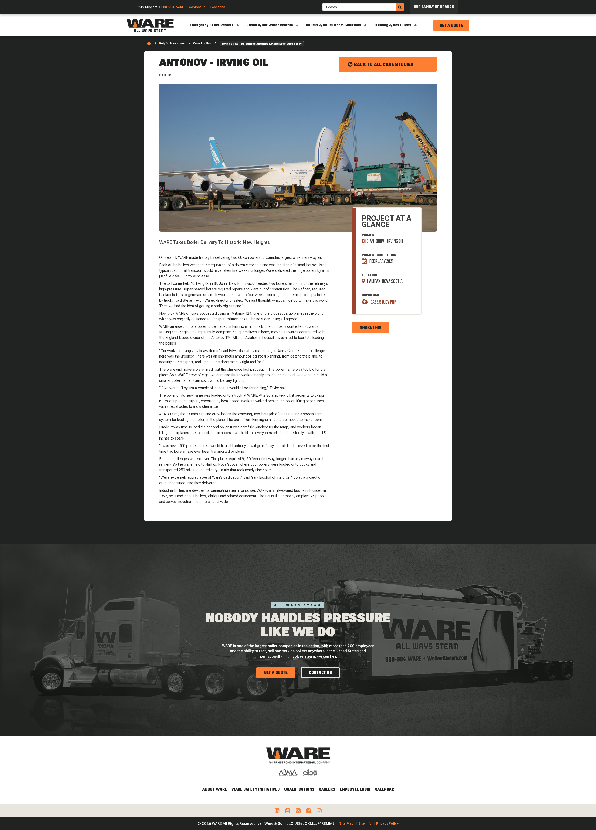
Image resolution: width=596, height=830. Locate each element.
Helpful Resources (172, 43)
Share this (370, 327)
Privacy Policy (387, 823)
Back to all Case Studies (383, 65)
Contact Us (197, 7)
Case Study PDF (383, 302)
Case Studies (202, 43)
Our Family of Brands (434, 7)
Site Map (346, 823)
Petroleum (165, 75)
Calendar (384, 789)
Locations (217, 7)
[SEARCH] (400, 7)
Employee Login (355, 789)
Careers (327, 789)
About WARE (214, 789)
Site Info (365, 823)
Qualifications (299, 789)
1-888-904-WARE (171, 7)
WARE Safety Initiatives (255, 789)
